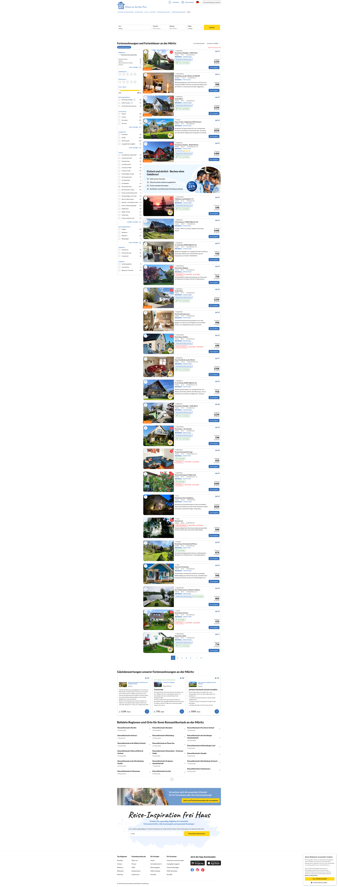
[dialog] (319, 869)
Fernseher (131, 120)
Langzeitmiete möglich (131, 144)
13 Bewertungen (187, 102)
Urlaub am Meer (131, 167)
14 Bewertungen (187, 570)
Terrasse (131, 123)
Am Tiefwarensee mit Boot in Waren (187, 590)
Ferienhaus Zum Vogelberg (184, 498)
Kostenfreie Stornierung (131, 106)
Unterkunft (131, 256)
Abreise (172, 26)
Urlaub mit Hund (131, 158)
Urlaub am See (131, 170)
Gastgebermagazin (173, 864)
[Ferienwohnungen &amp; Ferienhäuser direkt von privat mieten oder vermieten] (131, 7)
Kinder (131, 137)
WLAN (131, 114)
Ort (120, 26)
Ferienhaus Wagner (181, 268)
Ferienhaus (131, 250)
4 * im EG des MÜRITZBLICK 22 (186, 245)
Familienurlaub (131, 164)
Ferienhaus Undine (181, 337)
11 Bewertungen (187, 56)
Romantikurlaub (131, 186)
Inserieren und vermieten (175, 860)
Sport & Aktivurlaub (131, 199)
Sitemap (120, 874)
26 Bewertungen (187, 125)
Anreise (155, 26)
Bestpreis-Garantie (131, 270)
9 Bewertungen (187, 386)
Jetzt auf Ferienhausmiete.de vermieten (200, 800)
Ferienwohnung (131, 253)
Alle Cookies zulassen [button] (320, 879)
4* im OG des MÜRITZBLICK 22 (186, 383)
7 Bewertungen (187, 478)
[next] (197, 658)
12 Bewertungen (187, 294)
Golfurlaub (131, 215)
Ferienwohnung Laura (182, 314)
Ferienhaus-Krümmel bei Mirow (186, 544)
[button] (319, 882)
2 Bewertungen (187, 225)
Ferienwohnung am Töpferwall (185, 475)
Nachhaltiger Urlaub (131, 174)
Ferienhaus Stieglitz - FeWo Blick (186, 406)
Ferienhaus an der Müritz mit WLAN (187, 76)
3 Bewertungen (187, 148)
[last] (201, 658)
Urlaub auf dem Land (131, 218)
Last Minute (131, 267)
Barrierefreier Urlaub (131, 189)
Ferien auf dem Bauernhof (131, 193)
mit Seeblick (131, 183)
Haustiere (131, 134)
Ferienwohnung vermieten (211, 2)
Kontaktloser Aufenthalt (131, 155)
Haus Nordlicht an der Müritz (185, 360)
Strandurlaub (131, 161)
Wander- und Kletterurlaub (131, 202)
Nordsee (120, 860)
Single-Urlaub (131, 212)
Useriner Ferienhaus (182, 567)
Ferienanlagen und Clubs (131, 196)
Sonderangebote (131, 264)
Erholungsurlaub (131, 177)
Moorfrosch (179, 521)
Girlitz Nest (179, 291)
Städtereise (131, 208)
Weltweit (120, 871)
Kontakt (153, 874)
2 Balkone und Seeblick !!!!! (184, 199)
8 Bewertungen (187, 340)
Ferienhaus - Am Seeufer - (184, 429)
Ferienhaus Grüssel (181, 613)
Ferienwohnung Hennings (184, 452)
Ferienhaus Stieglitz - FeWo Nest (186, 53)
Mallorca (120, 867)
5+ (135, 74)
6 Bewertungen (187, 79)
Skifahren (131, 232)
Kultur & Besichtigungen (131, 205)
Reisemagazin (155, 867)
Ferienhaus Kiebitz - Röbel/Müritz (186, 145)
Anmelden (176, 2)
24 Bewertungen (187, 363)
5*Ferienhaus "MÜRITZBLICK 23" (186, 222)
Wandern (131, 235)
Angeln (131, 229)
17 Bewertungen (187, 202)
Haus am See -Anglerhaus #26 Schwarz (188, 122)
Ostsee (119, 864)
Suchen (212, 27)
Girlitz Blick (179, 99)
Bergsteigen (131, 239)
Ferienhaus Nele (180, 636)
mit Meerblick (131, 180)
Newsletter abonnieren (197, 834)
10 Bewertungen (187, 271)
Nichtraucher (131, 141)
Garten (131, 117)
